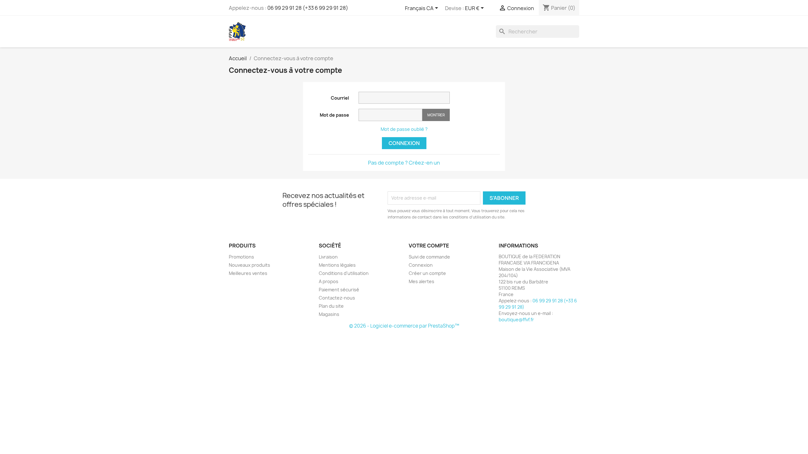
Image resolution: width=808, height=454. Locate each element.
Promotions (241, 257)
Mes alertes (421, 281)
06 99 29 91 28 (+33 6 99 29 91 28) (307, 7)
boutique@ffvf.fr (516, 320)
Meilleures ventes (248, 273)
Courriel (340, 98)
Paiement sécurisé (339, 290)
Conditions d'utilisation (344, 273)
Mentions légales (337, 265)
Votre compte (429, 245)
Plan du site (331, 306)
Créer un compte (427, 273)
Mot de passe (334, 115)
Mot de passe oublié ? (404, 129)
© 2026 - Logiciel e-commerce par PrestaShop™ (404, 326)
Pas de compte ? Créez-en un (404, 162)
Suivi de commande (429, 257)
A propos (328, 281)
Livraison (328, 257)
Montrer (436, 115)
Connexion (404, 143)
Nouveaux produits (249, 265)
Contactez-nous (337, 298)
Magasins (329, 314)
